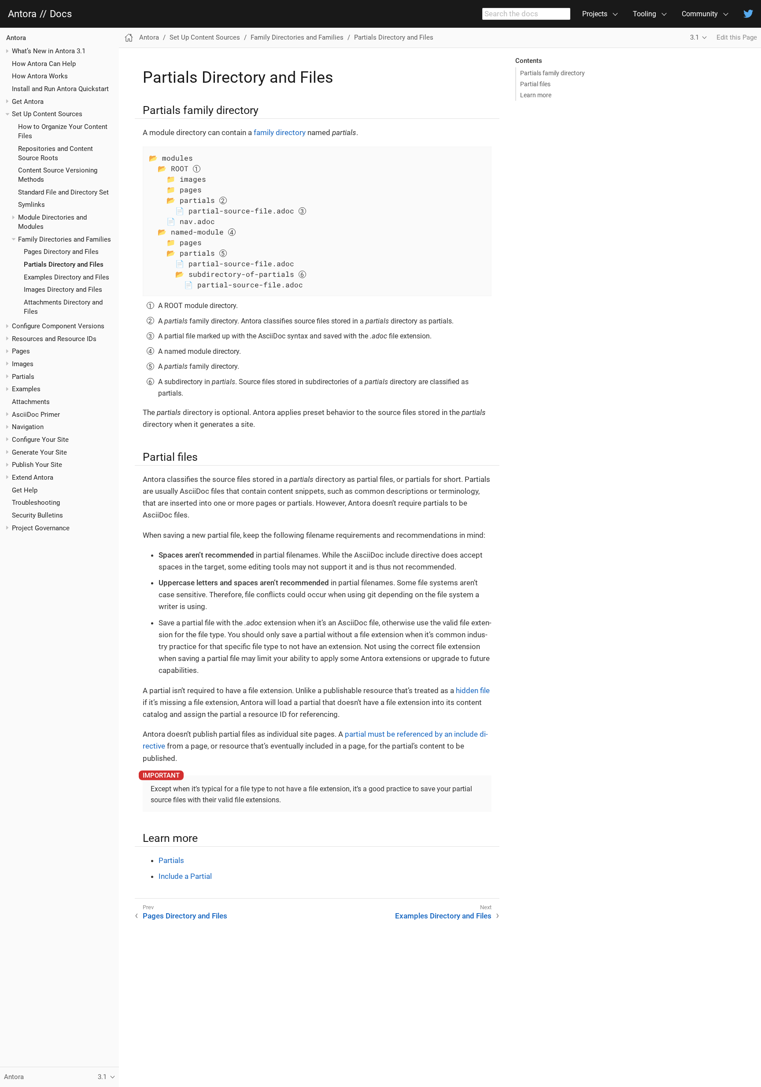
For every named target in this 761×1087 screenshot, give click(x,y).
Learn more (535, 95)
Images (22, 364)
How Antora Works (40, 77)
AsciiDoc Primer (36, 415)
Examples (26, 389)
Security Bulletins (37, 515)
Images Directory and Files (63, 290)
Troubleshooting (36, 503)
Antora (22, 14)
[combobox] (526, 14)
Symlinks (31, 205)
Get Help (24, 490)
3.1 (694, 37)
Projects (594, 14)
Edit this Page (737, 37)
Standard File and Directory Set (63, 192)
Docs (61, 14)
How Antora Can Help (44, 64)
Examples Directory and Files (66, 277)
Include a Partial (185, 876)
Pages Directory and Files (61, 252)
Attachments (31, 402)
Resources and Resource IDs (54, 339)
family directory (280, 132)
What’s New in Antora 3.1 (48, 51)
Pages (21, 352)
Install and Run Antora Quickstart (60, 89)
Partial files (535, 84)
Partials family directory (552, 73)
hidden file (473, 690)
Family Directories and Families (64, 239)
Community (700, 14)
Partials (23, 377)
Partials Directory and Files (63, 264)
